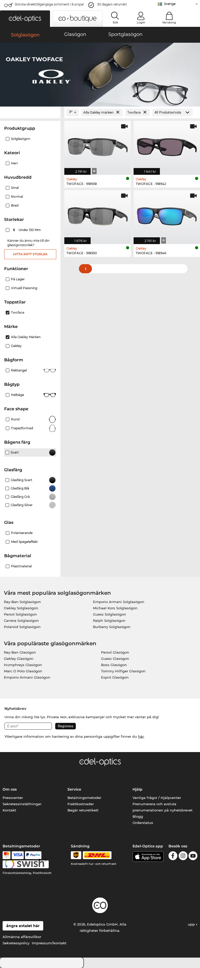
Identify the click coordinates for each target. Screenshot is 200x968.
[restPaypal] (33, 855)
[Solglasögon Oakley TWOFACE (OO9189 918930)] (97, 214)
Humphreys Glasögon (23, 665)
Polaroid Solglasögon (22, 627)
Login (141, 22)
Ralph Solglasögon (109, 620)
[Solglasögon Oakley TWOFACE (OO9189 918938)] (97, 145)
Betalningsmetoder (84, 798)
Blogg (138, 816)
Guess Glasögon (115, 658)
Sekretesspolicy (16, 943)
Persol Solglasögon (20, 614)
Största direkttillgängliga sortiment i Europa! (49, 4)
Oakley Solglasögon (21, 608)
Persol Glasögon (115, 652)
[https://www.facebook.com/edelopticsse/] (172, 856)
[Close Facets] (30, 112)
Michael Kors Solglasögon (115, 608)
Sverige (170, 4)
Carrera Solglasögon (21, 620)
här (141, 736)
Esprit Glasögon (115, 677)
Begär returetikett (82, 810)
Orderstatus (143, 823)
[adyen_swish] (26, 864)
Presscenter (13, 798)
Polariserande (22, 533)
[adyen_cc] (6, 855)
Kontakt (9, 810)
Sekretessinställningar (22, 804)
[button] (25, 18)
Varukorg (169, 22)
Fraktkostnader (80, 804)
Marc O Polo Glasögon (23, 671)
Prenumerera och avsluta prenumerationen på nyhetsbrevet (162, 807)
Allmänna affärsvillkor (22, 937)
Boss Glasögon (114, 665)
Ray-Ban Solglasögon (22, 602)
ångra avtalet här (23, 925)
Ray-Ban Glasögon (20, 652)
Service (74, 789)
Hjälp (137, 789)
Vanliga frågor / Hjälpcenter (157, 798)
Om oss (10, 789)
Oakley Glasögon (18, 658)
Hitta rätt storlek (30, 254)
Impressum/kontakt (49, 943)
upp (192, 924)
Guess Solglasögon (109, 614)
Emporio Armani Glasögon (27, 677)
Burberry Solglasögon (111, 627)
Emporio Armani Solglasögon (118, 602)
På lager (18, 279)
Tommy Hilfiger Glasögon (123, 671)
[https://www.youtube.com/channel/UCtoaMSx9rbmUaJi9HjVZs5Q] (193, 856)
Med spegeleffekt (24, 542)
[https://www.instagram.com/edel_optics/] (183, 856)
